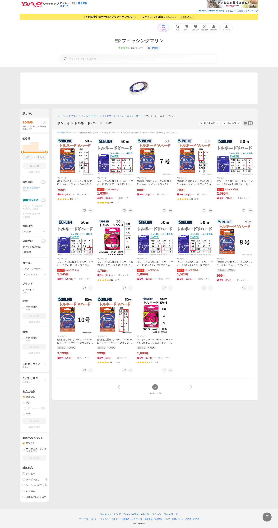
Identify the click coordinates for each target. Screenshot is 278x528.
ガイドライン (137, 519)
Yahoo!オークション (151, 514)
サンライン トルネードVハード (79, 123)
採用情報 (158, 519)
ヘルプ (254, 10)
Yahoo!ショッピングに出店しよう (233, 10)
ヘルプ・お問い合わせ (173, 519)
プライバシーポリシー (88, 519)
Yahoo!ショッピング (110, 514)
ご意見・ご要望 (192, 519)
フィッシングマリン (67, 116)
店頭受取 (28, 241)
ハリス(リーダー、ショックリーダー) (100, 116)
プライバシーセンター (110, 519)
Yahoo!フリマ (171, 514)
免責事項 (149, 519)
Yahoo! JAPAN (207, 10)
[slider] (22, 152)
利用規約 (125, 519)
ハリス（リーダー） (132, 116)
